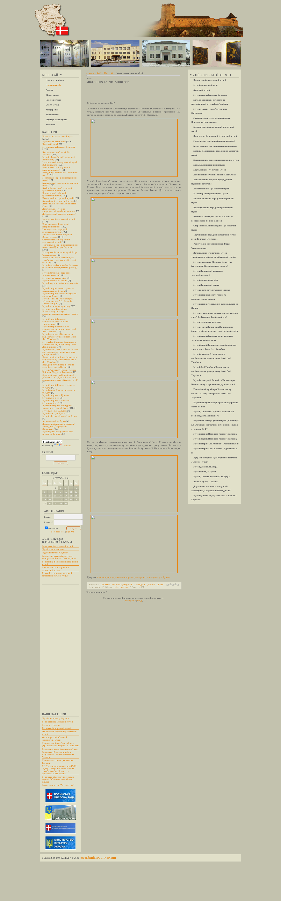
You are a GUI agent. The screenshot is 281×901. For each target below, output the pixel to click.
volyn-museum (121, 587)
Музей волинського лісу (54, 278)
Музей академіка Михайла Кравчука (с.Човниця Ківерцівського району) (60, 266)
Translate (66, 445)
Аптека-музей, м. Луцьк (54, 421)
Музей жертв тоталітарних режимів (60, 283)
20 (44, 499)
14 (50, 495)
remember (53, 528)
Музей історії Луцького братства (58, 147)
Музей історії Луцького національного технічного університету (55, 321)
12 (76, 492)
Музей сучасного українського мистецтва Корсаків (57, 432)
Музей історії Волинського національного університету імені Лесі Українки (59, 329)
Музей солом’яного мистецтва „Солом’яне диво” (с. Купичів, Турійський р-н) (57, 301)
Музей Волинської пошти (54, 280)
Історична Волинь (51, 725)
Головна (90, 73)
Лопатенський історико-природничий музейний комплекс (58, 210)
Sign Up (70, 531)
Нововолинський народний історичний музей (55, 225)
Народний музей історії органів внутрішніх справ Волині (58, 365)
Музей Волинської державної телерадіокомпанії (56, 273)
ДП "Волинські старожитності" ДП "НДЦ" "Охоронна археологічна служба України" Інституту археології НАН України (59, 770)
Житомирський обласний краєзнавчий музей (54, 738)
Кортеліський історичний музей (58, 201)
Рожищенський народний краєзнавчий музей (54, 230)
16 (60, 495)
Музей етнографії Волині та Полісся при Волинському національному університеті (60, 352)
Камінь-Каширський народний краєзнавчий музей (57, 189)
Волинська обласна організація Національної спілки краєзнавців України (58, 754)
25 (71, 499)
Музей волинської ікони (54, 141)
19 (76, 495)
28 (50, 503)
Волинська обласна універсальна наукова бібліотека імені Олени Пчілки (58, 779)
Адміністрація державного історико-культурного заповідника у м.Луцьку (133, 577)
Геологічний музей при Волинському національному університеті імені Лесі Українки (60, 359)
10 (66, 492)
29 (55, 503)
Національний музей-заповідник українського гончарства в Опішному (60, 744)
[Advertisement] (58, 646)
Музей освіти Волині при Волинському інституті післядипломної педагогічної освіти (60, 311)
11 (71, 492)
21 (50, 499)
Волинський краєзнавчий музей (57, 136)
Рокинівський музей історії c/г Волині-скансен (57, 235)
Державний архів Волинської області (60, 749)
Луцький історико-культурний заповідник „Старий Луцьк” (57, 406)
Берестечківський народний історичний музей (56, 168)
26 (76, 499)
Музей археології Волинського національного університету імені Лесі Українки (59, 336)
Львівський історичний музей (56, 728)
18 (71, 495)
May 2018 (60, 478)
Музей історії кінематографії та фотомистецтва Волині (58, 289)
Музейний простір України (55, 718)
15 (55, 495)
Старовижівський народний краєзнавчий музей (56, 240)
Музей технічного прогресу (56, 306)
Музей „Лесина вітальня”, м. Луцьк (59, 416)
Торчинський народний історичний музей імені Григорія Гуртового (60, 246)
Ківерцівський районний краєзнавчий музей (54, 194)
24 (66, 499)
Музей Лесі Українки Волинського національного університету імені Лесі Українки (59, 344)
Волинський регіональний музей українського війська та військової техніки (59, 260)
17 (66, 495)
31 (66, 503)
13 (44, 495)
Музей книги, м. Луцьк (53, 413)
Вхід (139, 600)
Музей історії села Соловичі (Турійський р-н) (56, 401)
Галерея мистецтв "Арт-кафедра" (58, 785)
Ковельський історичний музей (57, 198)
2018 (99, 73)
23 (60, 499)
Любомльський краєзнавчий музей (59, 214)
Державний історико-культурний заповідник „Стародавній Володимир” (58, 426)
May (106, 73)
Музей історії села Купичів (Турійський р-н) (55, 396)
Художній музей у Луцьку (55, 552)
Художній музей (50, 144)
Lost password (58, 531)
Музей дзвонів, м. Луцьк (54, 410)
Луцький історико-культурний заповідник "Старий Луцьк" (57, 574)
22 (55, 499)
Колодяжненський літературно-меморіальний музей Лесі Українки (59, 557)
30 (60, 503)
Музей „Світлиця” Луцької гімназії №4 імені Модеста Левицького (59, 371)
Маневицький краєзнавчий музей (58, 219)
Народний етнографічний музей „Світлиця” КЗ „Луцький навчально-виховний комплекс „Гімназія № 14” (60, 377)
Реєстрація (130, 600)
